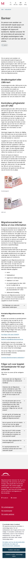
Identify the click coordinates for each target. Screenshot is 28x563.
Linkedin (15, 497)
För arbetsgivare (7, 507)
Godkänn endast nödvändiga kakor (14, 555)
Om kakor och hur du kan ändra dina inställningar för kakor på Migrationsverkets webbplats (13, 544)
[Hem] (6, 474)
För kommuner (6, 511)
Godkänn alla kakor (14, 550)
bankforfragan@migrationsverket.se (12, 339)
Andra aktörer (8, 9)
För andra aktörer (7, 514)
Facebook (5, 497)
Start (2, 9)
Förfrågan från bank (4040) (10, 334)
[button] (10, 3)
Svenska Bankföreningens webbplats (13, 357)
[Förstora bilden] (13, 189)
